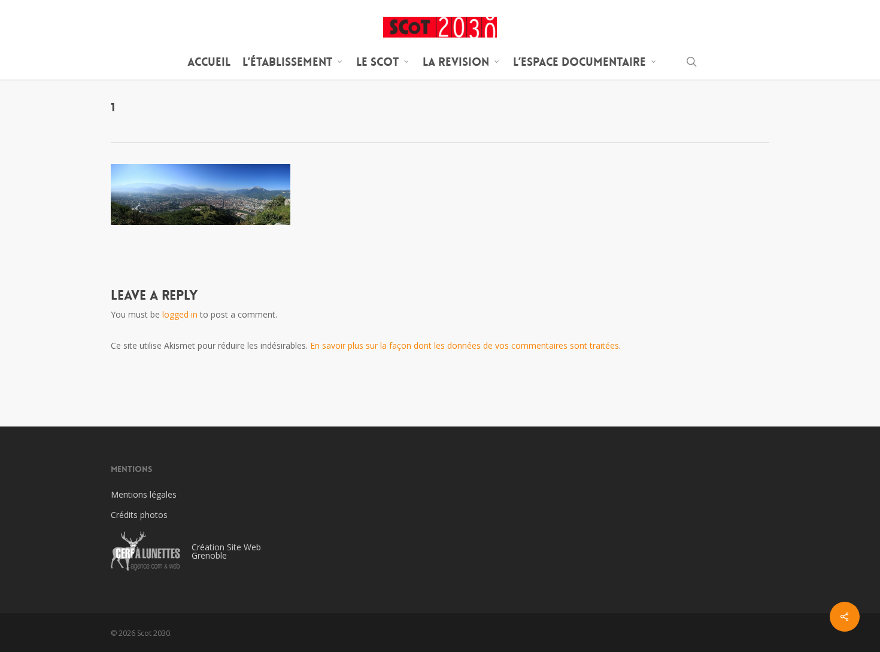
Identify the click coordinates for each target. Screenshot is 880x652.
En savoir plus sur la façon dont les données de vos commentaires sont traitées (464, 345)
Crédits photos (139, 514)
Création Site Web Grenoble (226, 551)
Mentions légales (144, 494)
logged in (180, 314)
